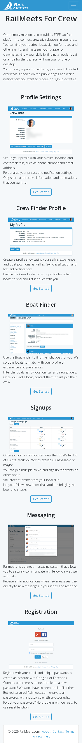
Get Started (41, 192)
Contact (58, 731)
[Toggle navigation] (73, 5)
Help (47, 736)
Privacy (37, 736)
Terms (70, 731)
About (46, 731)
